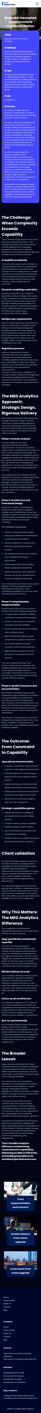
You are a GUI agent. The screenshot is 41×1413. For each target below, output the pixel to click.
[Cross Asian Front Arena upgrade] (20, 1260)
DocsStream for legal (12, 1379)
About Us (7, 1303)
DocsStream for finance (13, 1376)
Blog (5, 1310)
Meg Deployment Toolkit (13, 1373)
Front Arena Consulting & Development (20, 1359)
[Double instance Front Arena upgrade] (20, 1226)
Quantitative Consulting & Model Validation (17, 1354)
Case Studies (9, 1300)
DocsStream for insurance (14, 1382)
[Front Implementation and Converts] (20, 1191)
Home (6, 1297)
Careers (6, 1307)
